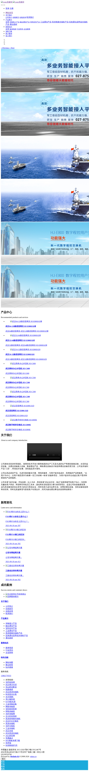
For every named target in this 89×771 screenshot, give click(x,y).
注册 (11, 8)
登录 (7, 8)
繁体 (3, 759)
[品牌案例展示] (12, 596)
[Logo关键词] (44, 2)
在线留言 (9, 609)
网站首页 (9, 13)
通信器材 (9, 638)
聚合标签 (9, 665)
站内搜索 (9, 667)
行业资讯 (9, 650)
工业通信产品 (11, 631)
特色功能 (4, 657)
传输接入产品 (11, 623)
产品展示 (4, 618)
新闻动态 (4, 643)
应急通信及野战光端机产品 (17, 636)
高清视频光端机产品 (14, 633)
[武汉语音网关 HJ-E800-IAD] (22, 406)
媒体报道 (9, 648)
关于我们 (4, 601)
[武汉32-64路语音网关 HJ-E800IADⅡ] (25, 335)
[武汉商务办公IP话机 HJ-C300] (23, 392)
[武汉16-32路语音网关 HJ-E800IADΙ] (25, 349)
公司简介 (9, 606)
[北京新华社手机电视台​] (16, 594)
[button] (5, 48)
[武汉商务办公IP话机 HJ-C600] (23, 363)
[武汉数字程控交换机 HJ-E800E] (23, 420)
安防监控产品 (11, 628)
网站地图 (9, 662)
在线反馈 (9, 611)
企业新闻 (9, 653)
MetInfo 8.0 (14, 756)
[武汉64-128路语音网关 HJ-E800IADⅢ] (26, 321)
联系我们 (9, 614)
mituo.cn (33, 756)
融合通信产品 (11, 626)
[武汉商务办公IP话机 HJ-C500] (23, 378)
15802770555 (6, 676)
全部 (7, 22)
